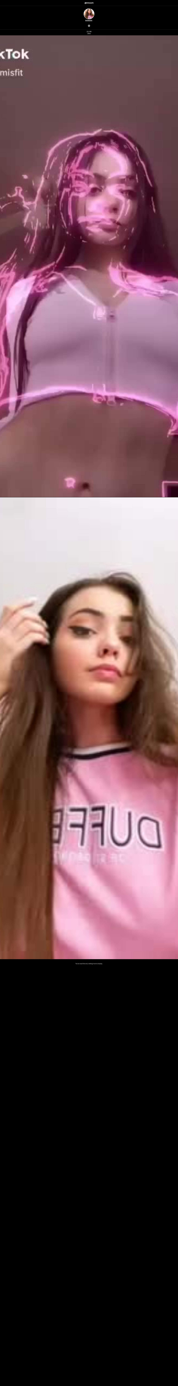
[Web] (89, 26)
